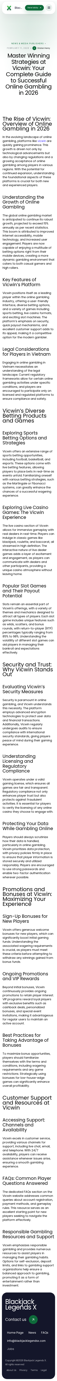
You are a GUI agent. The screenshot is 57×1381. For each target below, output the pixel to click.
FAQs (44, 1333)
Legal (44, 1370)
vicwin (42, 141)
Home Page (15, 1333)
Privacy (23, 1370)
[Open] (49, 7)
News (32, 1333)
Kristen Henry (44, 48)
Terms (34, 1370)
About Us (11, 1370)
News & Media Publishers (27, 43)
